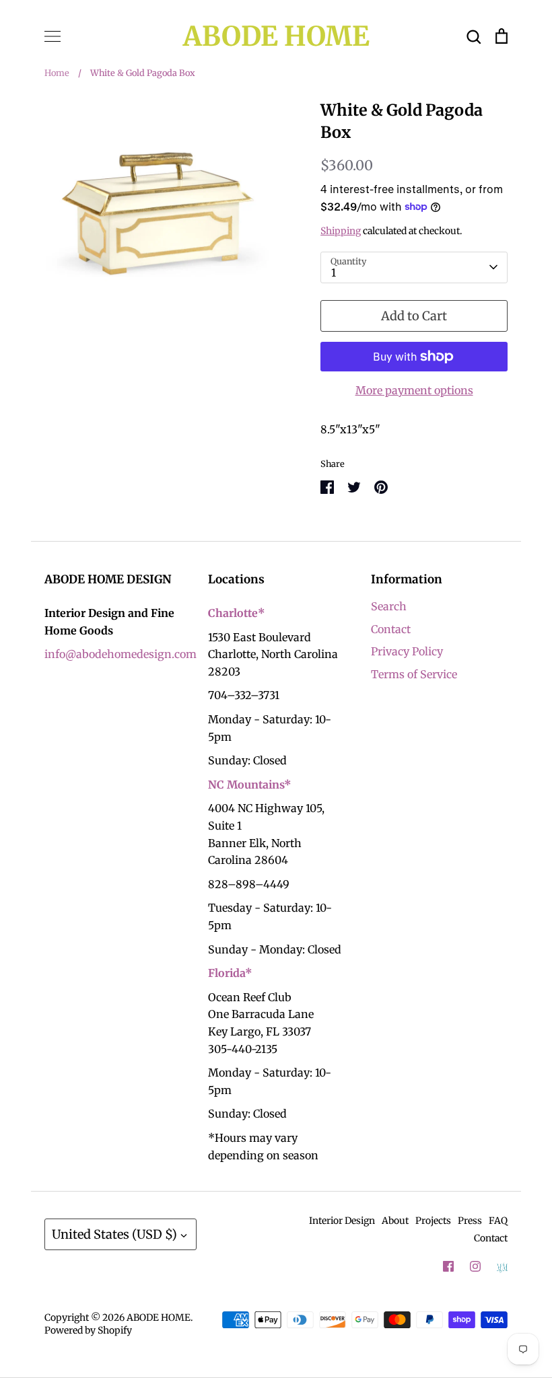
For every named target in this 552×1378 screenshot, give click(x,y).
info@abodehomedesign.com (120, 654)
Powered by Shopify (88, 1330)
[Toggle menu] (52, 36)
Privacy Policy (407, 651)
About (395, 1220)
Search (389, 606)
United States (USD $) (114, 1234)
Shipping (340, 231)
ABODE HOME (276, 36)
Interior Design (342, 1220)
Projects (433, 1220)
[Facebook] (448, 1266)
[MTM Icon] (502, 1267)
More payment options (414, 390)
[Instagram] (475, 1266)
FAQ (498, 1220)
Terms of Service (414, 674)
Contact (391, 629)
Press (470, 1220)
